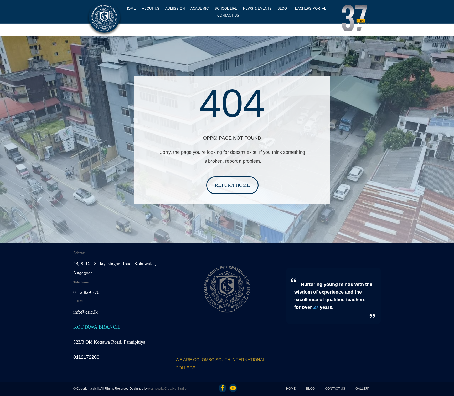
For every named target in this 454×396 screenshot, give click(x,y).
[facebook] (222, 388)
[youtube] (233, 388)
